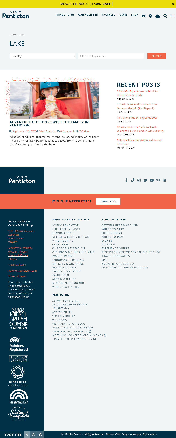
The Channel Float (67, 271)
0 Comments (67, 131)
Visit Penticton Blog (68, 323)
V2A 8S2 (12, 242)
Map (105, 259)
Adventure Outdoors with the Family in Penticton (49, 123)
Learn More (101, 4)
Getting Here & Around (120, 225)
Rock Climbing (63, 256)
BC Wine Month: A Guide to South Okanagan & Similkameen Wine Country (140, 128)
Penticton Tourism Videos (73, 327)
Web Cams (59, 319)
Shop (134, 14)
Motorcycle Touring (68, 283)
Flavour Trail (63, 233)
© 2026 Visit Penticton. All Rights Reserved (82, 434)
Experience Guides (116, 248)
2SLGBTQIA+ (60, 308)
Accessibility (62, 312)
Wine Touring (63, 240)
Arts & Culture (64, 279)
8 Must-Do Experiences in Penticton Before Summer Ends (138, 93)
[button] (172, 15)
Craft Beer (60, 244)
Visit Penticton (48, 131)
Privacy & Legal (17, 276)
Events (123, 14)
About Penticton (65, 300)
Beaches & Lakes (64, 267)
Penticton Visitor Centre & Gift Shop (131, 252)
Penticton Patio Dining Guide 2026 (137, 117)
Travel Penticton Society (73, 339)
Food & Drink (112, 233)
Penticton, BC (16, 238)
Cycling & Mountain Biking (73, 252)
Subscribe (108, 201)
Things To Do (64, 14)
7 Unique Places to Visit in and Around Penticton (139, 142)
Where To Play (113, 236)
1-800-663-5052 (17, 264)
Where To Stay (113, 229)
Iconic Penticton (65, 225)
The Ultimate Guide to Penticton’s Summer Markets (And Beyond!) (137, 106)
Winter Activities (65, 286)
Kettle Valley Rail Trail (71, 236)
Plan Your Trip (88, 14)
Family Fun (60, 275)
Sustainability (63, 316)
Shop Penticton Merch (70, 331)
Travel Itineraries (116, 256)
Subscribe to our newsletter (125, 267)
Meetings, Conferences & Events (78, 335)
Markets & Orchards (68, 263)
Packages (108, 14)
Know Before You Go (118, 263)
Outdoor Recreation (68, 248)
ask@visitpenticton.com (22, 270)
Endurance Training (68, 259)
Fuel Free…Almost (66, 229)
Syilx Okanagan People (70, 304)
